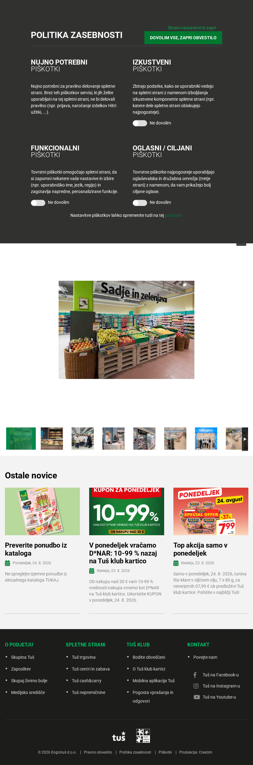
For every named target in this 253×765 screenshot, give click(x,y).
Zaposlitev (21, 668)
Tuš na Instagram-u (221, 685)
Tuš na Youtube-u (219, 697)
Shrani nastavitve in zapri (192, 27)
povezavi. (174, 215)
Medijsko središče (28, 692)
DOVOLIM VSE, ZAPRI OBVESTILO (183, 37)
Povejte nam (205, 657)
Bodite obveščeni (149, 657)
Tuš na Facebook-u (221, 674)
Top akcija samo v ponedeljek (200, 549)
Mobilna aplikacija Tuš (154, 680)
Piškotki (165, 752)
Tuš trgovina (84, 657)
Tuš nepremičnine (88, 692)
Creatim (205, 752)
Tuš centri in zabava (91, 668)
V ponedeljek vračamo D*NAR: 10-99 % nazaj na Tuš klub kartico (123, 553)
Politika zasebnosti (135, 752)
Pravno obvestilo (98, 752)
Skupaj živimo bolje (29, 680)
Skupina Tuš (22, 657)
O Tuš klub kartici (149, 668)
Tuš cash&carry (87, 680)
